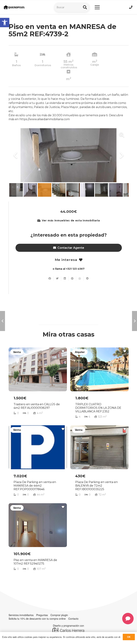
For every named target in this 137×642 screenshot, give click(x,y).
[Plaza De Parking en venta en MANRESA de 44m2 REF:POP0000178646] (38, 462)
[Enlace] (14, 7)
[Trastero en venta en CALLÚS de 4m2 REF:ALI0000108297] (38, 384)
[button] (4, 22)
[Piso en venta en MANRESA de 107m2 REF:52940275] (38, 538)
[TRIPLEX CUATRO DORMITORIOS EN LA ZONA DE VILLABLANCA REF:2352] (99, 384)
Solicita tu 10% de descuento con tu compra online (37, 618)
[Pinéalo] (72, 278)
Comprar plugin (59, 615)
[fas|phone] (131, 7)
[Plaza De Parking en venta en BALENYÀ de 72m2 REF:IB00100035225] (99, 462)
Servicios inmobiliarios (21, 615)
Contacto (73, 618)
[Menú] (97, 7)
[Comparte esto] (50, 278)
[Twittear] (57, 278)
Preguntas (42, 615)
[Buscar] (85, 7)
